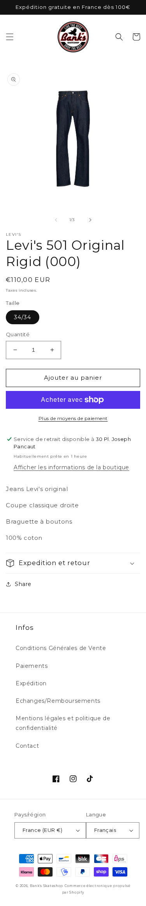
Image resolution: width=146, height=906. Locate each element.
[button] (9, 36)
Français (105, 830)
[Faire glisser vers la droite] (90, 219)
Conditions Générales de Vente (61, 648)
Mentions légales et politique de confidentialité (63, 723)
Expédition (31, 683)
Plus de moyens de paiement (73, 418)
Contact (27, 745)
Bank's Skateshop (46, 886)
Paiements (31, 665)
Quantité (18, 334)
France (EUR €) (43, 830)
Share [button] (23, 584)
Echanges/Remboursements (58, 700)
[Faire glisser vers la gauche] (56, 219)
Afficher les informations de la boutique (71, 467)
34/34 (22, 317)
